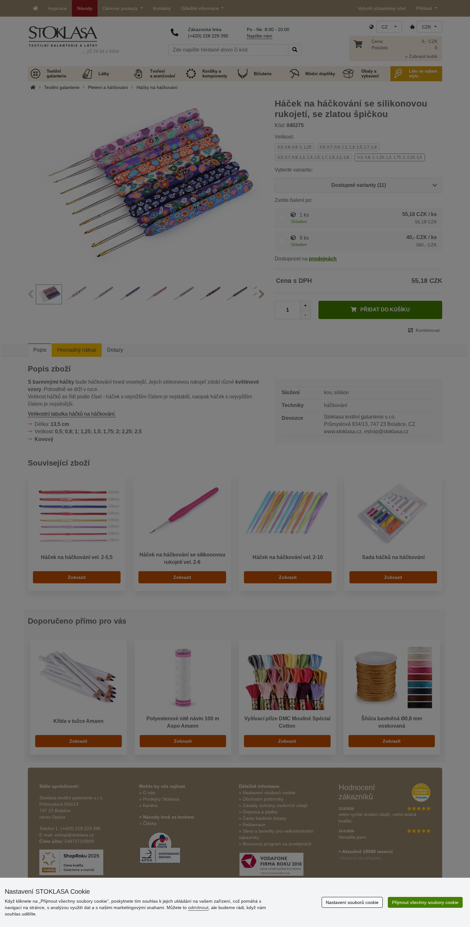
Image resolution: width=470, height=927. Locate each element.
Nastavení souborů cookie (352, 902)
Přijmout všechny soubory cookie (425, 902)
